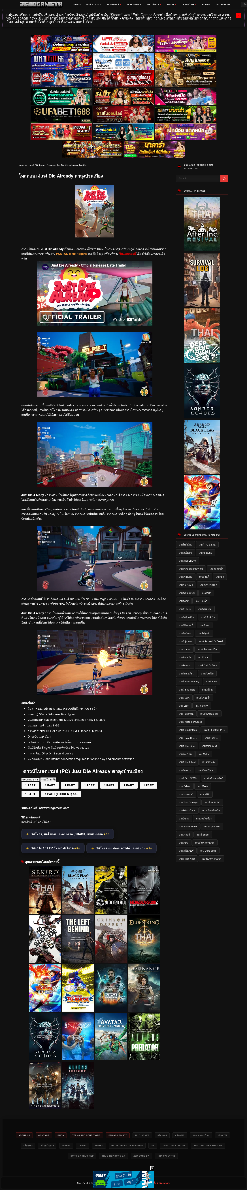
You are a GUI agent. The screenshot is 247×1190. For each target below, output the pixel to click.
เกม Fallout (185, 786)
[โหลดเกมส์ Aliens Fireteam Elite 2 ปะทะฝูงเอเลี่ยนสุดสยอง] (45, 1085)
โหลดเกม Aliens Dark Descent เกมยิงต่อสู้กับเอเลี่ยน (78, 1102)
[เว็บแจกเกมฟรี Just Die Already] (94, 589)
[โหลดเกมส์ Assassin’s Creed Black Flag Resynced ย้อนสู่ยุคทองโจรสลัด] (78, 890)
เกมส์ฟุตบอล (185, 641)
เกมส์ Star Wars (187, 689)
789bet (66, 1145)
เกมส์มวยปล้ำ (203, 697)
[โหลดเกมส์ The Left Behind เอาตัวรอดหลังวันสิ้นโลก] (78, 939)
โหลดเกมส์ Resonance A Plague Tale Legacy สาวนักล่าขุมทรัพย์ (144, 1005)
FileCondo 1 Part (30, 779)
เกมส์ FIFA (211, 681)
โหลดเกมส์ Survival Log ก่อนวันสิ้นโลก (202, 304)
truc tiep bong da (174, 1145)
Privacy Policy (117, 1135)
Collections (223, 4)
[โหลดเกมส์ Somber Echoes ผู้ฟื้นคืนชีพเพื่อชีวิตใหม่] (45, 1037)
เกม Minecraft (186, 794)
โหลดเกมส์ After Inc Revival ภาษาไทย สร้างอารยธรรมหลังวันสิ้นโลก (202, 247)
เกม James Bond (188, 826)
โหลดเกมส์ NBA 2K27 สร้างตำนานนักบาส (78, 1055)
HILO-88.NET (142, 1135)
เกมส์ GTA (184, 697)
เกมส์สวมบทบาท (187, 560)
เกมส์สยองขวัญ (187, 593)
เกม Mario (202, 786)
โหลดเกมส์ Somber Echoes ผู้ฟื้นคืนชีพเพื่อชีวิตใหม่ (45, 1054)
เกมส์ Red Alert (187, 858)
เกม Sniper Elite (212, 826)
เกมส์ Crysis (208, 762)
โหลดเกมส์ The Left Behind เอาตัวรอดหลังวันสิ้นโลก (78, 956)
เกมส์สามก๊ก (185, 657)
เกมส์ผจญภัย (205, 552)
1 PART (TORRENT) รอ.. (61, 794)
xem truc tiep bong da (208, 1145)
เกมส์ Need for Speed (190, 721)
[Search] (224, 178)
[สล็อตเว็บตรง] (185, 131)
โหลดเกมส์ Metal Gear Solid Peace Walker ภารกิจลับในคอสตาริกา (111, 907)
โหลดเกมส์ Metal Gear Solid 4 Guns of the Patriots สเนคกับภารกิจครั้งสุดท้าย (144, 907)
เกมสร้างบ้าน (211, 738)
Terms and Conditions (86, 1135)
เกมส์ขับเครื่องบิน (211, 810)
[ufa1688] (61, 114)
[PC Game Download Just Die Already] (94, 693)
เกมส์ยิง (220, 576)
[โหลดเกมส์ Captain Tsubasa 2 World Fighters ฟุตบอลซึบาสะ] (45, 988)
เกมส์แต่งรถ (185, 770)
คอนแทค (170, 4)
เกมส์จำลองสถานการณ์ (191, 568)
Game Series (134, 4)
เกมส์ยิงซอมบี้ (186, 625)
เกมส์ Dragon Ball (209, 713)
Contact (43, 1135)
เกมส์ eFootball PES (214, 730)
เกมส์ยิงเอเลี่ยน (186, 673)
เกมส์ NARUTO (212, 802)
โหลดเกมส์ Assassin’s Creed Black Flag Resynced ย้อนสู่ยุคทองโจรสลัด (78, 907)
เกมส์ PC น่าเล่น (93, 4)
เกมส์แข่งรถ (185, 665)
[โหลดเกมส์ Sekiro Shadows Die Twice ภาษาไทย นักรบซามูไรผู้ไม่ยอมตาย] (45, 890)
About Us (24, 1135)
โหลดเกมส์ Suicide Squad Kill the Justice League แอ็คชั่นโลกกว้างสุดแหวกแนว (45, 956)
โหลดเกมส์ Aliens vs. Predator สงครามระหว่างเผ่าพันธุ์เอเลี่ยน (144, 1054)
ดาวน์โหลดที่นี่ (48, 779)
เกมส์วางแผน (185, 576)
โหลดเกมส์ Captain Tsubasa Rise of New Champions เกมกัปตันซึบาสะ (77, 1005)
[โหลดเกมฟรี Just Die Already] (94, 396)
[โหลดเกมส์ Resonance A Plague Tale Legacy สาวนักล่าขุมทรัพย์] (144, 988)
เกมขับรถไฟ (207, 673)
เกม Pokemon (186, 713)
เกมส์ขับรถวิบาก (187, 810)
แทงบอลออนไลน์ (201, 1135)
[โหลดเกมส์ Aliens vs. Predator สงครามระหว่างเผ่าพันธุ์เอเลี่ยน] (144, 1037)
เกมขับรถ (204, 625)
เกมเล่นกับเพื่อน (204, 818)
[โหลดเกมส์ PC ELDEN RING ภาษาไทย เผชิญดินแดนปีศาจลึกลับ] (144, 939)
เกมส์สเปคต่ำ (216, 568)
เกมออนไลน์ (185, 754)
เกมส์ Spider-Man (188, 730)
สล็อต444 (162, 1135)
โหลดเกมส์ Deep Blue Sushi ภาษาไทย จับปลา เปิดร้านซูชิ (202, 360)
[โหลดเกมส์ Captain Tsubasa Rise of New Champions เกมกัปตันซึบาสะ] (78, 988)
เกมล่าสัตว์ (184, 834)
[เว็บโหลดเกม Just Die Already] (94, 485)
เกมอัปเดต (184, 818)
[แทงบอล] (61, 131)
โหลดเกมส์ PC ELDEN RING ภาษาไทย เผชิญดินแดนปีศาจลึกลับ (144, 956)
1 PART (30, 785)
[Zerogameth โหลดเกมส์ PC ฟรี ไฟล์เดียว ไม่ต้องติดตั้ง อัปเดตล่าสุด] (41, 4)
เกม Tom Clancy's (188, 802)
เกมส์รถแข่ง (185, 609)
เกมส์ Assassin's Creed (211, 641)
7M (152, 1145)
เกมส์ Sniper (203, 834)
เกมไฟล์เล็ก (201, 601)
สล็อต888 (28, 1145)
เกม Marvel (185, 649)
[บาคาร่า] (185, 114)
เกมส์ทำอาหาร (209, 746)
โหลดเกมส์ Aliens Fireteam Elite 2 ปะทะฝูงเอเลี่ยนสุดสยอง (45, 1102)
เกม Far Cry (201, 705)
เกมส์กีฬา (206, 593)
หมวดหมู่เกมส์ (113, 4)
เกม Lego (184, 705)
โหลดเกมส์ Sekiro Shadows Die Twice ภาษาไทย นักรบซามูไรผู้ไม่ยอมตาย (45, 907)
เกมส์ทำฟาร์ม (208, 617)
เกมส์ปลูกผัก (204, 633)
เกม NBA (205, 794)
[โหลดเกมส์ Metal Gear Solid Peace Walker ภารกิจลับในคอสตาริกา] (111, 890)
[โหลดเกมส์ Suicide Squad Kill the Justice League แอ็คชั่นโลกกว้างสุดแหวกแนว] (45, 939)
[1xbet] (123, 1179)
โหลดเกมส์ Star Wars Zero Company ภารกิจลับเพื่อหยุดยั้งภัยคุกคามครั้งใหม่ (111, 1005)
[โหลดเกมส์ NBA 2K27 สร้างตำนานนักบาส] (78, 1037)
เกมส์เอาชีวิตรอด (208, 585)
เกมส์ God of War (188, 778)
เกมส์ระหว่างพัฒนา (211, 858)
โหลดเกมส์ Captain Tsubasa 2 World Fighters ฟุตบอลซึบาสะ (45, 1005)
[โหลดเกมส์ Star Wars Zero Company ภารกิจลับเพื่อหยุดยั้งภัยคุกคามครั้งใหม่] (111, 988)
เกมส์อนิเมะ (185, 633)
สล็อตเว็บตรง (47, 1145)
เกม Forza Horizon (188, 738)
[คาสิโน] (123, 114)
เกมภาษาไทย (186, 585)
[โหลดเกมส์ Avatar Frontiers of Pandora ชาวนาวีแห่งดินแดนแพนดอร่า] (111, 1037)
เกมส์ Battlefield (187, 762)
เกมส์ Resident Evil (207, 649)
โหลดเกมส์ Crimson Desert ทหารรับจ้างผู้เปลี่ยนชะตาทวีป (111, 956)
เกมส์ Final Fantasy (189, 681)
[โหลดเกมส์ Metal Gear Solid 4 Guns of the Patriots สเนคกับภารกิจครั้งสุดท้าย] (144, 890)
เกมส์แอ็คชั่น (185, 552)
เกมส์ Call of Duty (207, 665)
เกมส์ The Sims (187, 746)
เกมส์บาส (183, 842)
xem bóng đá (141, 1155)
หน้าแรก (77, 4)
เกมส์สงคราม (205, 609)
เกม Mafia (204, 754)
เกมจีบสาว (203, 657)
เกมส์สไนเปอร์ (186, 850)
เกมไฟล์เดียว (185, 544)
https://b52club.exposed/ (127, 1145)
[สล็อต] (92, 149)
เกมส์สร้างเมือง (186, 617)
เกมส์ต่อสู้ (184, 601)
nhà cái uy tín (166, 1155)
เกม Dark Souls (208, 850)
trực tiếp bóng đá (113, 1155)
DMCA (61, 1135)
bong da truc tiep (82, 1155)
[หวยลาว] (123, 131)
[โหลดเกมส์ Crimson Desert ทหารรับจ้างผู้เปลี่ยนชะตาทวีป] (111, 939)
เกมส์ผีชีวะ (207, 689)
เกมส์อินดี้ (204, 576)
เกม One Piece (205, 770)
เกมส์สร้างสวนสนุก (204, 842)
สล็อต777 (180, 1135)
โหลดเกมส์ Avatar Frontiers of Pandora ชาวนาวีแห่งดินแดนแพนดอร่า (111, 1054)
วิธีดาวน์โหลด (153, 4)
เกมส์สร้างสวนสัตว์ (213, 778)
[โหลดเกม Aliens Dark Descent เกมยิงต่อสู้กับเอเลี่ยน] (78, 1085)
